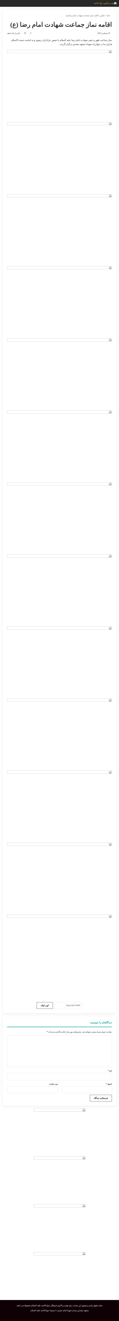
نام (110, 1071)
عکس (102, 15)
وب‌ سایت (53, 1084)
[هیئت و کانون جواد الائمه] (105, 3)
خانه (108, 15)
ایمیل (109, 1084)
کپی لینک (45, 1005)
